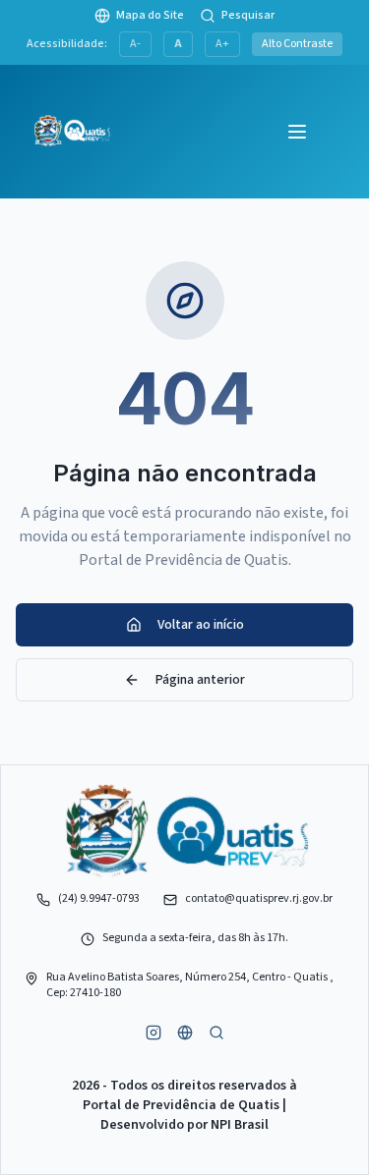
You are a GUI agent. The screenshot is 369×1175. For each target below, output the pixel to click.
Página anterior (200, 680)
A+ (222, 43)
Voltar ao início (200, 625)
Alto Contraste (297, 43)
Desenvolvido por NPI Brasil (184, 1125)
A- (135, 43)
